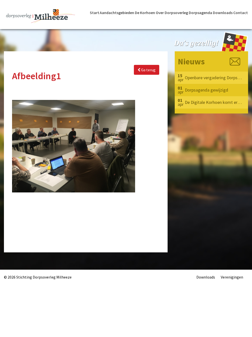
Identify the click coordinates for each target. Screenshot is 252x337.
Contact (240, 12)
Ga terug (148, 69)
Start (94, 12)
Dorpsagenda (200, 12)
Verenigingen (232, 277)
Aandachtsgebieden (117, 12)
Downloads (223, 12)
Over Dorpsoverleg (172, 12)
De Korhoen (145, 12)
